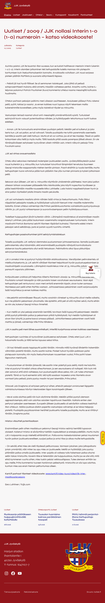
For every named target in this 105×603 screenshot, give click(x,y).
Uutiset (19, 48)
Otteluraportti (44, 510)
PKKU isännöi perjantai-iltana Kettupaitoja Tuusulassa (85, 517)
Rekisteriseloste (31, 592)
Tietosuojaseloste (12, 592)
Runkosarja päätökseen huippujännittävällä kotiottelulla (17, 517)
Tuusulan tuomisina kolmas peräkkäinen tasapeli (49, 517)
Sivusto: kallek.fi (94, 592)
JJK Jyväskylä (22, 5)
